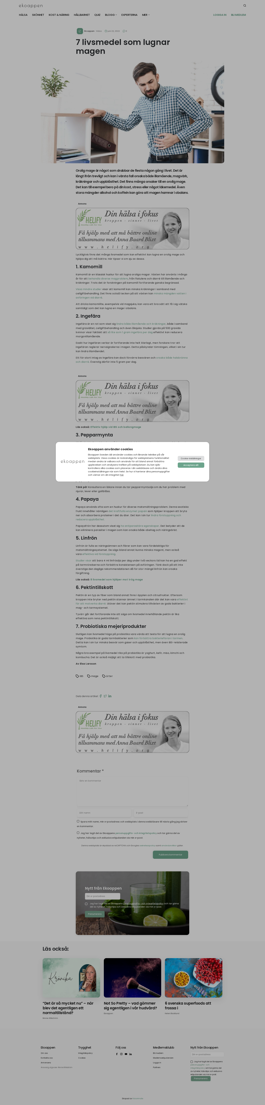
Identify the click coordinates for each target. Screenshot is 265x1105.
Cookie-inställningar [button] (191, 458)
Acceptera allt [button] (191, 465)
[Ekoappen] (72, 461)
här (122, 474)
